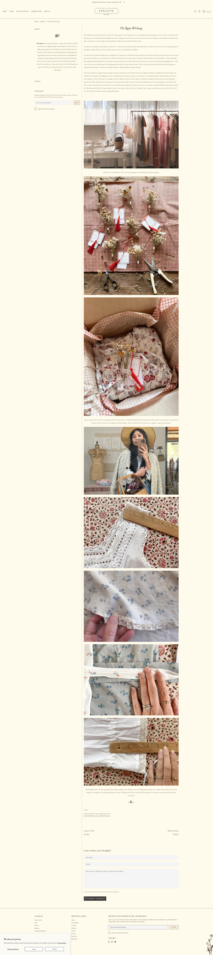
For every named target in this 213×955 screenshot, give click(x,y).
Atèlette (106, 11)
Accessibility (75, 923)
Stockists (74, 936)
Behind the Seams (90, 815)
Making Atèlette (103, 815)
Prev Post (86, 834)
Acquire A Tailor (89, 831)
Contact (73, 925)
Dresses (36, 925)
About (73, 920)
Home (36, 21)
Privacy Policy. (62, 943)
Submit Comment (96, 898)
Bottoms (36, 928)
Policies (73, 931)
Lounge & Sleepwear (40, 931)
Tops (35, 923)
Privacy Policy (51, 109)
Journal (42, 21)
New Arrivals (38, 920)
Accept (34, 949)
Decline (54, 949)
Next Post (176, 834)
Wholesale (74, 939)
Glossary (73, 928)
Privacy (73, 934)
